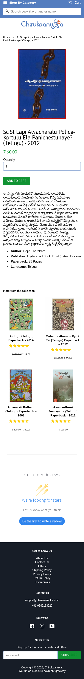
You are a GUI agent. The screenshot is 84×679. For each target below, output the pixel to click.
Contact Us (42, 562)
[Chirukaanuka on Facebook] (32, 627)
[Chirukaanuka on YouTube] (52, 627)
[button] (19, 346)
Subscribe (69, 655)
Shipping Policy (42, 570)
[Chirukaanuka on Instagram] (42, 627)
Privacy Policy (42, 574)
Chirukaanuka (53, 667)
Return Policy (42, 578)
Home (6, 37)
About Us (42, 558)
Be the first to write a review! (42, 521)
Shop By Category (22, 2)
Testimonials (42, 582)
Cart (77, 2)
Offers (42, 566)
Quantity (9, 159)
